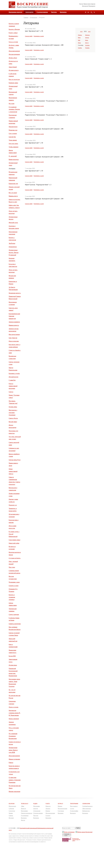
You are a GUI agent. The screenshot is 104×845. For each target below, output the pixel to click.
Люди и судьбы (13, 707)
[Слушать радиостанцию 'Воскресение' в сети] (84, 832)
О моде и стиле (13, 585)
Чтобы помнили (13, 147)
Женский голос (13, 222)
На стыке (11, 103)
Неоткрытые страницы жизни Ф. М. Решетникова (14, 713)
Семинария (86, 803)
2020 (81, 31)
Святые (11, 815)
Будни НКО (12, 656)
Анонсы (48, 808)
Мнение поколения (14, 791)
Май (79, 40)
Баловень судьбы (14, 373)
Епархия (11, 803)
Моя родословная (14, 334)
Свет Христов (13, 338)
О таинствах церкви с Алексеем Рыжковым (15, 780)
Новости (23, 808)
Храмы (11, 813)
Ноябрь (80, 47)
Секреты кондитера (15, 624)
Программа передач (15, 12)
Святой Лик (12, 137)
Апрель (87, 37)
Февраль (87, 35)
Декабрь (87, 47)
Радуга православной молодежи (13, 386)
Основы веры (13, 407)
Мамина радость (14, 325)
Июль (79, 42)
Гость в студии (13, 42)
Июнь (86, 40)
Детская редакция (14, 54)
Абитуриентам (86, 808)
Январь (80, 35)
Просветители (13, 126)
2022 (89, 31)
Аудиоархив (33, 17)
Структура (12, 811)
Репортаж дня (13, 130)
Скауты (11, 392)
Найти (78, 828)
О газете (48, 815)
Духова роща (13, 665)
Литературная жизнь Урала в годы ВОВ (13, 750)
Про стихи (12, 567)
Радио (35, 803)
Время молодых (14, 159)
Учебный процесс (87, 806)
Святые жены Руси (14, 460)
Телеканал (24, 803)
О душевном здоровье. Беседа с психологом (14, 109)
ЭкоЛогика (12, 243)
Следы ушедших (14, 614)
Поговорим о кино (14, 582)
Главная (26, 17)
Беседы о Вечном (14, 29)
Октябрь (87, 45)
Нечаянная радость (15, 293)
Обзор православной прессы (13, 471)
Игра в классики (14, 341)
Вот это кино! (13, 192)
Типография (74, 803)
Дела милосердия (14, 51)
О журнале (61, 811)
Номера (48, 811)
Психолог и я (13, 505)
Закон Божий (13, 67)
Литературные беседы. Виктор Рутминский (13, 252)
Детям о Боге (13, 58)
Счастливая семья (14, 540)
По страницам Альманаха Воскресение (13, 736)
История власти (13, 70)
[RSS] (94, 12)
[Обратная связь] (88, 12)
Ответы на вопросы (26, 813)
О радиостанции (42, 12)
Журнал (60, 803)
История (11, 818)
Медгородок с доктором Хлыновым (13, 412)
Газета (48, 803)
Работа (11, 762)
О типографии (74, 811)
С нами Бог (12, 380)
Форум (23, 820)
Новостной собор (14, 543)
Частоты (54, 12)
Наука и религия (14, 718)
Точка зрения (13, 140)
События (11, 808)
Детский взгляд (13, 377)
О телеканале (24, 815)
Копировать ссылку (39, 36)
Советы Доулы (13, 418)
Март (79, 37)
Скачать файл (28, 36)
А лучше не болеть (15, 558)
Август (87, 42)
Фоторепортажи (50, 813)
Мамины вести (13, 196)
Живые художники (14, 759)
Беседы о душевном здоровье (12, 597)
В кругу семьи (13, 33)
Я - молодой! (13, 156)
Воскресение (33, 3)
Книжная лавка (13, 83)
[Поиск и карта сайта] (91, 12)
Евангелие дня (13, 183)
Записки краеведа (14, 322)
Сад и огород (13, 133)
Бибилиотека (86, 811)
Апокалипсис (13, 247)
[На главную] (85, 12)
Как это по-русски (14, 79)
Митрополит (12, 806)
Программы (24, 811)
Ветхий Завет (13, 421)
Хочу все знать (13, 143)
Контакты (63, 12)
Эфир (22, 806)
